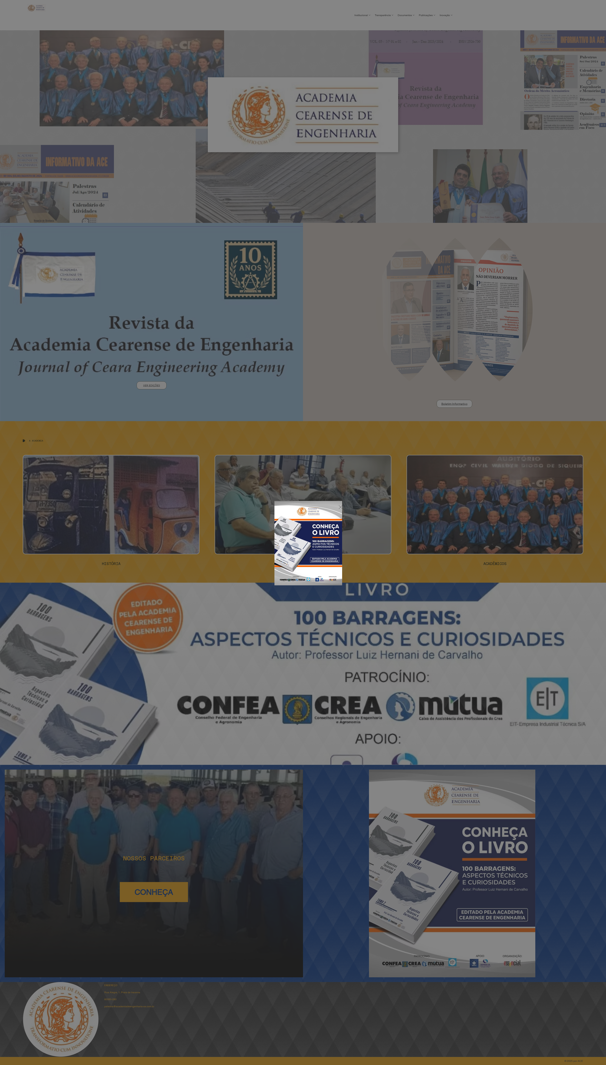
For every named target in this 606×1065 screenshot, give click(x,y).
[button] (340, 507)
